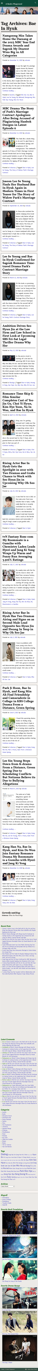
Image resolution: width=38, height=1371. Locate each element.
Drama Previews (6, 1119)
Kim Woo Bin (9, 1163)
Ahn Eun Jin (25, 95)
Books (3, 1114)
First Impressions (6, 1125)
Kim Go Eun (12, 1160)
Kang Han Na (16, 602)
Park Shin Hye (26, 1171)
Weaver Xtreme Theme (32, 1369)
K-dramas (12, 167)
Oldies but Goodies (7, 1139)
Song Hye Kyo (9, 1174)
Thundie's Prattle (6, 1203)
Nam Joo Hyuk (23, 1168)
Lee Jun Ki (8, 1166)
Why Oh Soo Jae (29, 385)
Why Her (20, 385)
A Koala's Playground (14, 4)
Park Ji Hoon (12, 750)
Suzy (9, 1177)
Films (3, 1123)
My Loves (4, 1137)
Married (6, 1168)
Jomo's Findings (6, 1199)
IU (4, 1157)
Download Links (6, 1117)
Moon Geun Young (14, 1168)
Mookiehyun (5, 1201)
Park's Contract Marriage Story (19, 317)
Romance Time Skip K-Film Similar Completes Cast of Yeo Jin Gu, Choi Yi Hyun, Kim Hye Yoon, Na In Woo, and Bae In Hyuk (18, 402)
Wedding (14, 1177)
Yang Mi (19, 1177)
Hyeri (33, 599)
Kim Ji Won (18, 1160)
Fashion (4, 1121)
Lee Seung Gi (27, 1166)
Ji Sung (31, 1157)
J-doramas (5, 1126)
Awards (11, 95)
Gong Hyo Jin (11, 1154)
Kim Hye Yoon (17, 452)
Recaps (4, 1141)
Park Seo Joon (15, 1171)
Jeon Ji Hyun (17, 1157)
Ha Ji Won (24, 1154)
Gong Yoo (18, 1154)
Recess (4, 1143)
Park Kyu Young (7, 100)
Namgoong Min (30, 97)
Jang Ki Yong (6, 602)
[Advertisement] (14, 1007)
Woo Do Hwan (18, 100)
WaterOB (4, 1205)
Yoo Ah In (23, 1177)
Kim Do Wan (26, 602)
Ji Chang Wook (26, 1157)
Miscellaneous (6, 1132)
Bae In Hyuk (26, 167)
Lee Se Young (11, 97)
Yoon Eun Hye (33, 1177)
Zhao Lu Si (12, 1179)
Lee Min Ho (18, 1166)
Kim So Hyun (25, 1160)
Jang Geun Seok (10, 1157)
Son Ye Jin (4, 1177)
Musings (12, 383)
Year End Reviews (7, 1146)
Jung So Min (6, 1160)
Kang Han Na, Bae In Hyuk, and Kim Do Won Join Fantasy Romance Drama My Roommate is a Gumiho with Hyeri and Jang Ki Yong (18, 855)
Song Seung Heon (31, 1174)
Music (3, 1134)
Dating (4, 1154)
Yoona (26, 1177)
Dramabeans (5, 1197)
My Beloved (20, 97)
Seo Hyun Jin (12, 385)
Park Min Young (5, 1171)
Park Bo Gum (31, 1168)
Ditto (9, 452)
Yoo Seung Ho (5, 1179)
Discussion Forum (7, 1116)
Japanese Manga (6, 1128)
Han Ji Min (30, 1154)
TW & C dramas (6, 1145)
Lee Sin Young (12, 836)
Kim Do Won (11, 903)
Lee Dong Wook (26, 1163)
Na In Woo (26, 452)
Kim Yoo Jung (17, 1163)
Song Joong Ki (21, 1174)
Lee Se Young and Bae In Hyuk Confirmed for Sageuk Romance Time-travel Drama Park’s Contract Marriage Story (18, 265)
